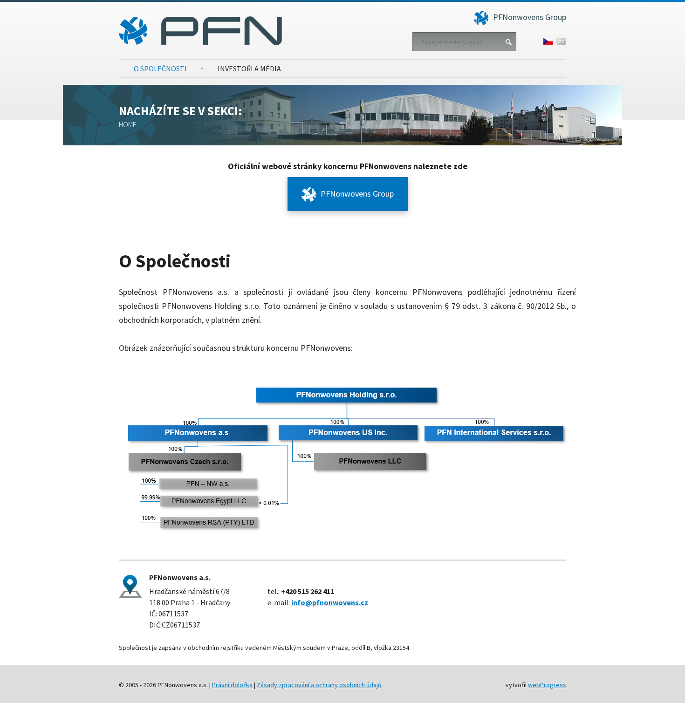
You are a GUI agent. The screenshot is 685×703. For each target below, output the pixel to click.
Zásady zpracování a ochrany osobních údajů (319, 685)
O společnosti (160, 68)
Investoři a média (249, 68)
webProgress (547, 685)
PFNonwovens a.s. (200, 30)
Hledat (508, 42)
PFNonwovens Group (529, 17)
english (561, 41)
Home (128, 124)
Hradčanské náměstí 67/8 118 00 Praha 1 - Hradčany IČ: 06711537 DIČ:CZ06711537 (189, 601)
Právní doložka (232, 685)
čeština (548, 41)
